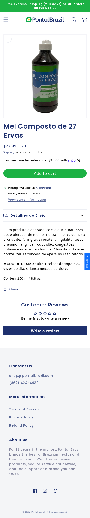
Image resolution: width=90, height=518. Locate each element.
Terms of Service (24, 409)
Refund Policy (21, 425)
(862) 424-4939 (24, 383)
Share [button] (13, 289)
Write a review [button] (45, 330)
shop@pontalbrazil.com (31, 375)
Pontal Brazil (38, 512)
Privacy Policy (21, 417)
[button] (6, 19)
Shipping (8, 152)
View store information (27, 199)
